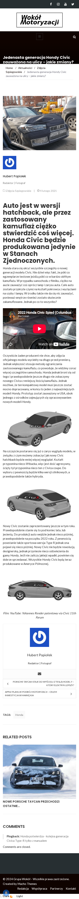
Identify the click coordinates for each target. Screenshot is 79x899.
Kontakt (71, 888)
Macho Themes (27, 883)
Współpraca (39, 888)
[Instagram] (58, 4)
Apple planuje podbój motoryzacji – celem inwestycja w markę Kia (31, 693)
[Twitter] (72, 4)
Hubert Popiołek (14, 176)
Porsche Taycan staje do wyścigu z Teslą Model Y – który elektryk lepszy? (43, 683)
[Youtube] (65, 4)
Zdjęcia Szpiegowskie (18, 190)
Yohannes (28, 613)
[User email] (39, 674)
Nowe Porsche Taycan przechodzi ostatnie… (31, 804)
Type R (50, 542)
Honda (19, 714)
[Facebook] (51, 4)
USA (62, 393)
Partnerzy (56, 888)
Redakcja (23, 888)
